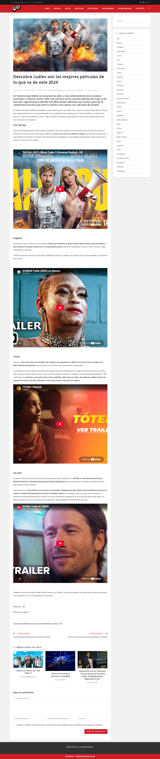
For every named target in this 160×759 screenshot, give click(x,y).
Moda (119, 124)
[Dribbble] (146, 2)
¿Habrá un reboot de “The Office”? (28, 671)
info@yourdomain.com (21, 2)
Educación (120, 90)
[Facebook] (143, 2)
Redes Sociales (122, 137)
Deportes (120, 77)
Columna (120, 64)
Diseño (119, 81)
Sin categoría (121, 154)
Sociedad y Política (123, 158)
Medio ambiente (122, 120)
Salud (119, 141)
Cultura (119, 73)
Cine (38, 624)
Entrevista (120, 94)
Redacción (18, 90)
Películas (55, 624)
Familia (68, 90)
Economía (120, 86)
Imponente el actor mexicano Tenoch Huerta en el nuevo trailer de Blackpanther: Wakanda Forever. (92, 675)
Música (119, 128)
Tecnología (120, 163)
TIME (60, 624)
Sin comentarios (92, 90)
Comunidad (51, 90)
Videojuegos (121, 171)
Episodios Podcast (123, 98)
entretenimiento (46, 624)
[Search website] (149, 8)
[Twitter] (140, 2)
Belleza (119, 43)
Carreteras (120, 47)
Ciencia (119, 56)
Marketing (120, 116)
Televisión (80, 90)
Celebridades (42, 90)
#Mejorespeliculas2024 (28, 624)
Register (40, 2)
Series (119, 150)
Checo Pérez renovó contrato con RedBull (60, 674)
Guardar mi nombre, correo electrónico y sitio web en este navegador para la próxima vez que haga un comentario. (60, 725)
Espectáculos (60, 90)
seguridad (120, 145)
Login (34, 2)
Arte (118, 39)
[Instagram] (149, 2)
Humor (74, 90)
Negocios (120, 133)
